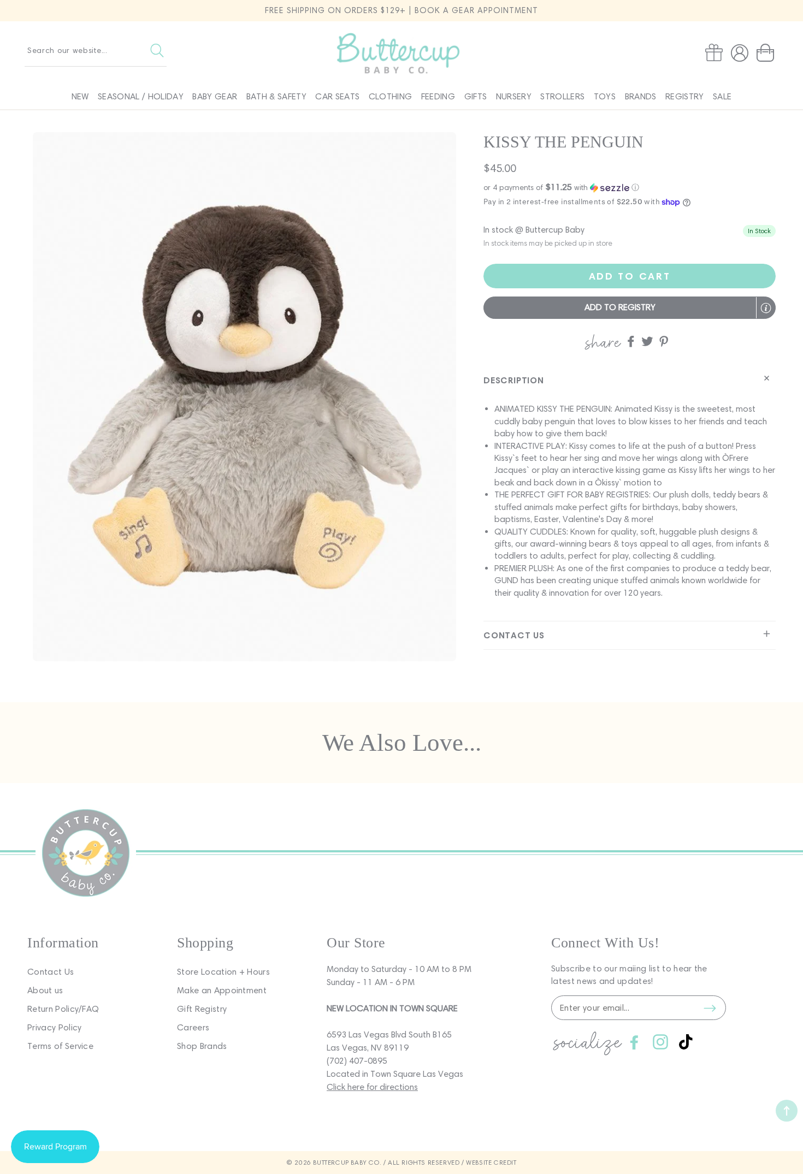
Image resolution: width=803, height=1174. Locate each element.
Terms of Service (60, 1046)
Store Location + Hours (223, 972)
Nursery (514, 96)
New (80, 96)
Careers (193, 1027)
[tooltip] (765, 308)
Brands (641, 96)
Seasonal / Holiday (141, 96)
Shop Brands (202, 1046)
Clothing (390, 96)
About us (45, 990)
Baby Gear (214, 96)
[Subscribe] (709, 1008)
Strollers (562, 96)
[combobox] (95, 50)
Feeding (438, 96)
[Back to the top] (787, 1111)
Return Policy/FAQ (63, 1009)
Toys (605, 96)
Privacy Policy (54, 1027)
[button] (767, 53)
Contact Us (50, 972)
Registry (684, 96)
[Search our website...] (157, 50)
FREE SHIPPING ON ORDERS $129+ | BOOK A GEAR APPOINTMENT (401, 10)
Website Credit (491, 1162)
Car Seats (337, 96)
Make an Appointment (222, 990)
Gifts (475, 96)
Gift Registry (202, 1009)
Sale (722, 96)
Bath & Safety (276, 96)
